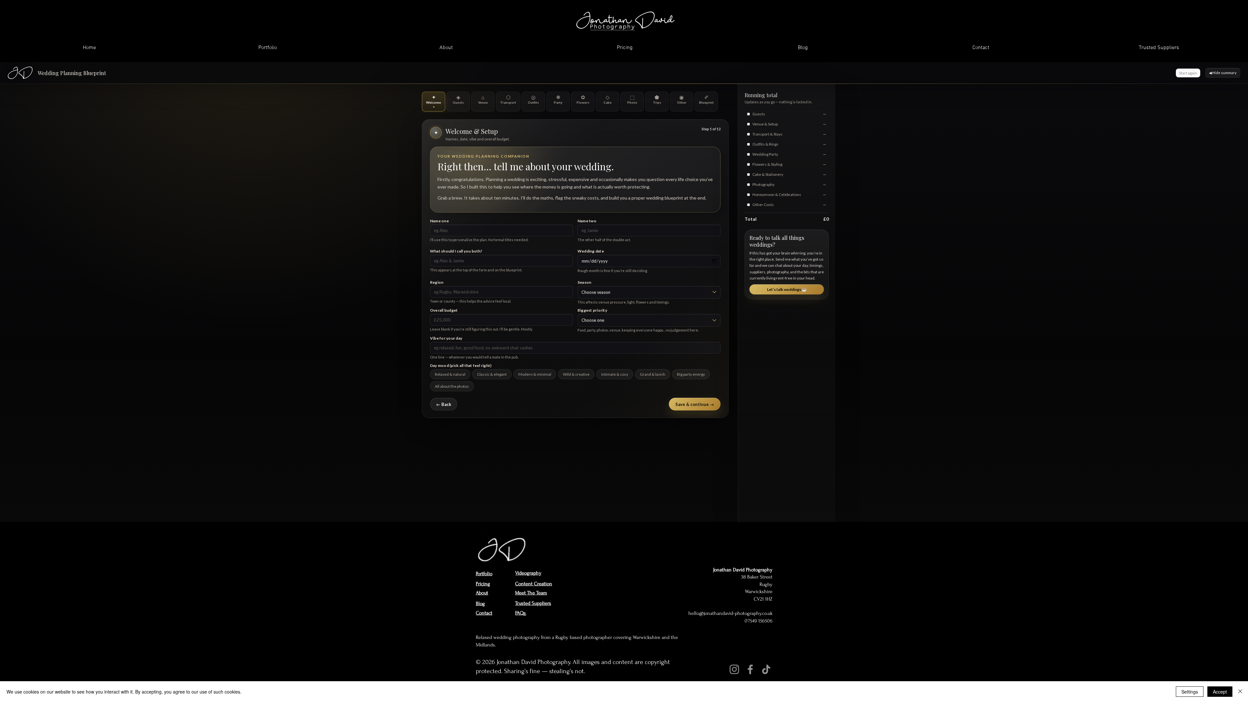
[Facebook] (750, 669)
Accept (1220, 691)
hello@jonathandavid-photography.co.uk (730, 613)
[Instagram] (734, 669)
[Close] (1240, 691)
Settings (1189, 691)
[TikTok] (766, 669)
